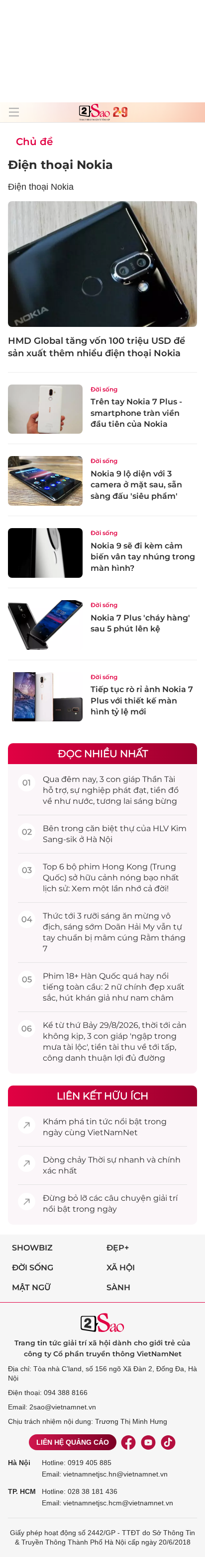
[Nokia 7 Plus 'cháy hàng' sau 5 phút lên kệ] (45, 625)
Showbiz (32, 1247)
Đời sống (104, 389)
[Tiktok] (168, 1442)
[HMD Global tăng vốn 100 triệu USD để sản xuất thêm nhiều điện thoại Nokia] (102, 264)
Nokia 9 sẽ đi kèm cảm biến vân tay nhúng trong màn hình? (143, 557)
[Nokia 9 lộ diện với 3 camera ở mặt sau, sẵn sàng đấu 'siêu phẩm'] (45, 481)
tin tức (99, 1121)
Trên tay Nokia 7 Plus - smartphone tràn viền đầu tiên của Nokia (136, 413)
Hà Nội (19, 1463)
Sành (118, 1287)
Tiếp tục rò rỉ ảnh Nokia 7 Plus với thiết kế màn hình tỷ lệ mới (142, 700)
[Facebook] (128, 1442)
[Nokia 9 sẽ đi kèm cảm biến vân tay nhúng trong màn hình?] (45, 553)
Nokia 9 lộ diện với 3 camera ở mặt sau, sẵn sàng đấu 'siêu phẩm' (136, 485)
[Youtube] (148, 1442)
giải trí (165, 1198)
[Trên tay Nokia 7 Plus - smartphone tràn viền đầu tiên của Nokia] (45, 409)
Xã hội (120, 1267)
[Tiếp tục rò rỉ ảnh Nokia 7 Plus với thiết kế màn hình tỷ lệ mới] (45, 697)
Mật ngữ (31, 1287)
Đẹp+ (117, 1247)
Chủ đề (34, 142)
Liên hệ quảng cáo (72, 1442)
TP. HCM (22, 1491)
